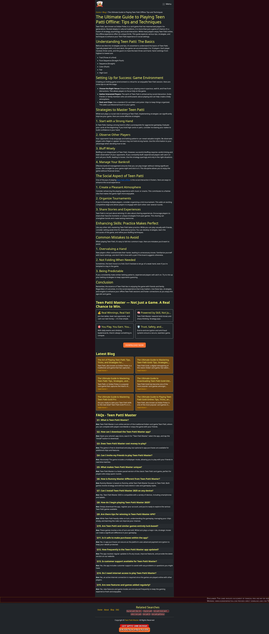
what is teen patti (136, 614)
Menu (168, 4)
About (106, 609)
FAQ (117, 609)
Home (98, 12)
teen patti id (146, 614)
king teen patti (148, 611)
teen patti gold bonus (158, 614)
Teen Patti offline (123, 180)
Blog (104, 12)
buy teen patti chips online (134, 611)
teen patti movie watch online (161, 611)
